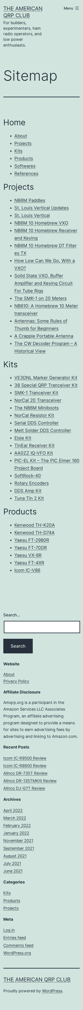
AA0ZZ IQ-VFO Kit (33, 453)
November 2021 (18, 840)
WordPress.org (17, 953)
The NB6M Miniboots (36, 407)
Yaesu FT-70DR (30, 547)
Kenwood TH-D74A (34, 532)
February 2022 (17, 825)
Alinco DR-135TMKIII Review (30, 780)
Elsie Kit (22, 438)
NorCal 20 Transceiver (37, 400)
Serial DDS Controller (36, 423)
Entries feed (14, 937)
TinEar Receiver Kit (34, 445)
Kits (18, 151)
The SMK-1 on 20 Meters (40, 298)
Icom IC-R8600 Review (24, 765)
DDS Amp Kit (27, 490)
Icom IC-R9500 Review (24, 758)
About (20, 136)
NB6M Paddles (29, 200)
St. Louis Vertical (32, 215)
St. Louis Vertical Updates (41, 208)
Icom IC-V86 (27, 570)
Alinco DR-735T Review (25, 773)
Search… (11, 615)
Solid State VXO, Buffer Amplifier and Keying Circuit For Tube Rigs (43, 283)
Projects (22, 143)
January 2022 (16, 833)
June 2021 (13, 871)
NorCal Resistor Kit (34, 415)
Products (23, 158)
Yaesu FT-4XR (29, 562)
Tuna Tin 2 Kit (29, 498)
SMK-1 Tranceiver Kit (36, 392)
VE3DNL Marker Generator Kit (45, 377)
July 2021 (12, 863)
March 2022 (14, 818)
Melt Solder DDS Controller (42, 430)
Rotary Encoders (31, 483)
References (26, 173)
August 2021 (15, 856)
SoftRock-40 (27, 475)
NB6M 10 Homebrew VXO (41, 223)
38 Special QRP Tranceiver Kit (45, 385)
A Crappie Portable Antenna (43, 336)
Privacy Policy (16, 681)
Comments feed (18, 945)
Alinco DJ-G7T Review (24, 788)
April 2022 (13, 810)
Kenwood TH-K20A (34, 525)
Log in (9, 930)
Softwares (24, 166)
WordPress (52, 991)
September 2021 (18, 848)
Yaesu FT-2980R (31, 540)
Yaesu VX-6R (28, 555)
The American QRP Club (37, 979)
